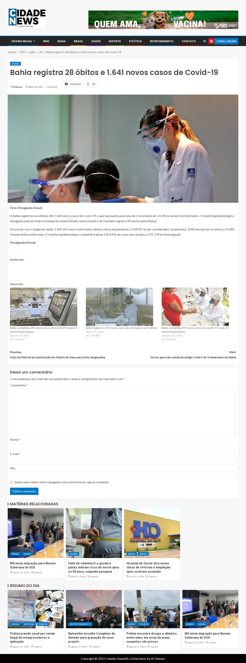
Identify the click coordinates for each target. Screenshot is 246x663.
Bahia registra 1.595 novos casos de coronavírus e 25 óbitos (121, 327)
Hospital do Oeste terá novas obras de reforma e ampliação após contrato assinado (148, 567)
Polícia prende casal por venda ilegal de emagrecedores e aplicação (32, 638)
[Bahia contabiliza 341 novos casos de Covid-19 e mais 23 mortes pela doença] (46, 307)
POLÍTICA (135, 41)
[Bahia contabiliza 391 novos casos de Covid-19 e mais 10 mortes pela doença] (198, 307)
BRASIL (78, 41)
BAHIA (61, 41)
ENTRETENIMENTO (162, 41)
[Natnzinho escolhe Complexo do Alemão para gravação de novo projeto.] (94, 609)
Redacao (18, 86)
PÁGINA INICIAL (22, 41)
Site (12, 468)
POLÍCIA (43, 624)
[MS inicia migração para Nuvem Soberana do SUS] (36, 533)
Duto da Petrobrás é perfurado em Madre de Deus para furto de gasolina (57, 354)
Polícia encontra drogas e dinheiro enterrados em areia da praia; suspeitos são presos (151, 638)
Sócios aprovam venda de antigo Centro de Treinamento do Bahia (193, 354)
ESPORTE (115, 41)
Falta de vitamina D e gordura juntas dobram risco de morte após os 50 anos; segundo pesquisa (93, 567)
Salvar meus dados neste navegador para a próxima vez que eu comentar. (62, 482)
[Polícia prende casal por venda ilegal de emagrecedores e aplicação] (36, 609)
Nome (15, 439)
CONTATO (189, 41)
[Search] (204, 41)
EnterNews (138, 658)
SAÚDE (96, 41)
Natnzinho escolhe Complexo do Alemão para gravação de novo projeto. (91, 638)
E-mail (15, 454)
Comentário (19, 385)
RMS (46, 41)
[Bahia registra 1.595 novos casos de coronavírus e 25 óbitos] (122, 307)
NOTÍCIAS (29, 624)
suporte (38, 572)
